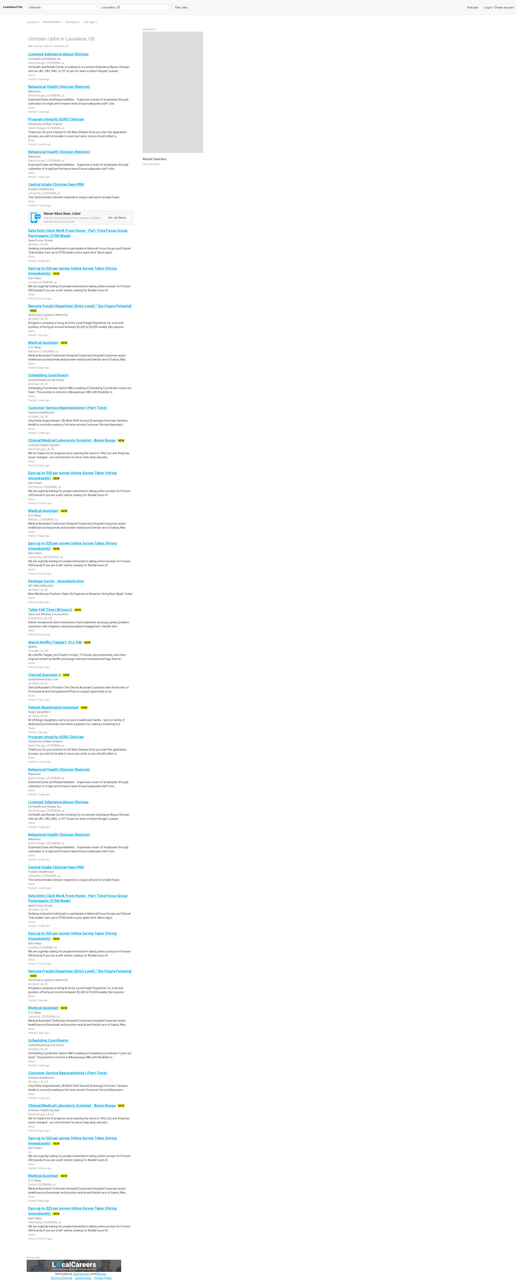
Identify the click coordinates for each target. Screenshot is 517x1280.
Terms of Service (61, 1278)
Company (72, 22)
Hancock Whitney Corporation (48, 614)
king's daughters (39, 712)
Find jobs (472, 7)
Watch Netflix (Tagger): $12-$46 (55, 642)
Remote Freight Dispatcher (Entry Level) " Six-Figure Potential (79, 306)
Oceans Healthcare (41, 189)
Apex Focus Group (40, 240)
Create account (504, 7)
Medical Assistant (43, 342)
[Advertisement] (173, 92)
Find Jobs (181, 7)
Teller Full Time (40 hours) (50, 610)
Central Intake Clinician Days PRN (56, 184)
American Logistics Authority (47, 314)
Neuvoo (101, 1274)
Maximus (34, 91)
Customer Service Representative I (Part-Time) (67, 408)
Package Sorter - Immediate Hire (56, 581)
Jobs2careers (81, 1274)
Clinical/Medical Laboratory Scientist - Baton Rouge (72, 440)
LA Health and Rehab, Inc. (45, 58)
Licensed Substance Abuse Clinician (58, 54)
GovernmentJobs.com (43, 679)
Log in (488, 7)
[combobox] (134, 7)
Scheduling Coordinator (48, 375)
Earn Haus (35, 278)
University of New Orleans (45, 124)
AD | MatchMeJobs (40, 585)
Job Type (89, 22)
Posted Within (52, 22)
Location (32, 22)
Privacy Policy (103, 1278)
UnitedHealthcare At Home (46, 380)
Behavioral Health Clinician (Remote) (59, 87)
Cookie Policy (83, 1278)
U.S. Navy (34, 347)
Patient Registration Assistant (53, 707)
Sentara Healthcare (41, 412)
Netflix (32, 646)
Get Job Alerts (117, 217)
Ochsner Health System (44, 445)
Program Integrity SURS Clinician (56, 119)
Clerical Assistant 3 (44, 675)
